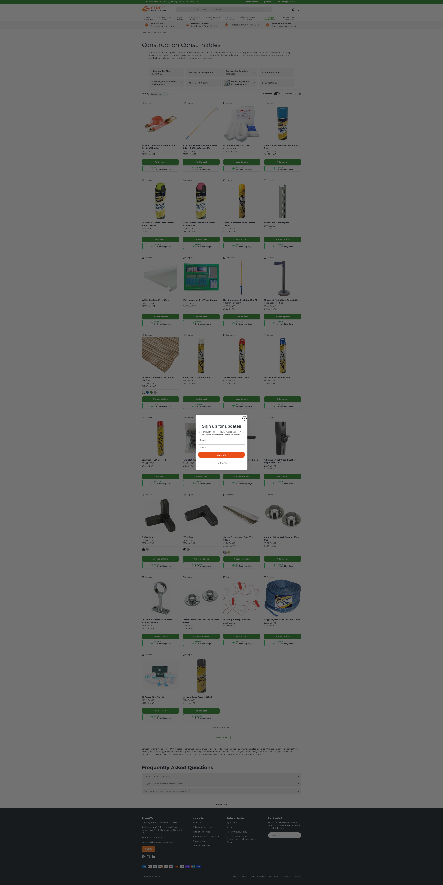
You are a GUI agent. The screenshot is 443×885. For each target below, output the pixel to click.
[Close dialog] (244, 418)
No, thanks (221, 463)
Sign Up (221, 455)
